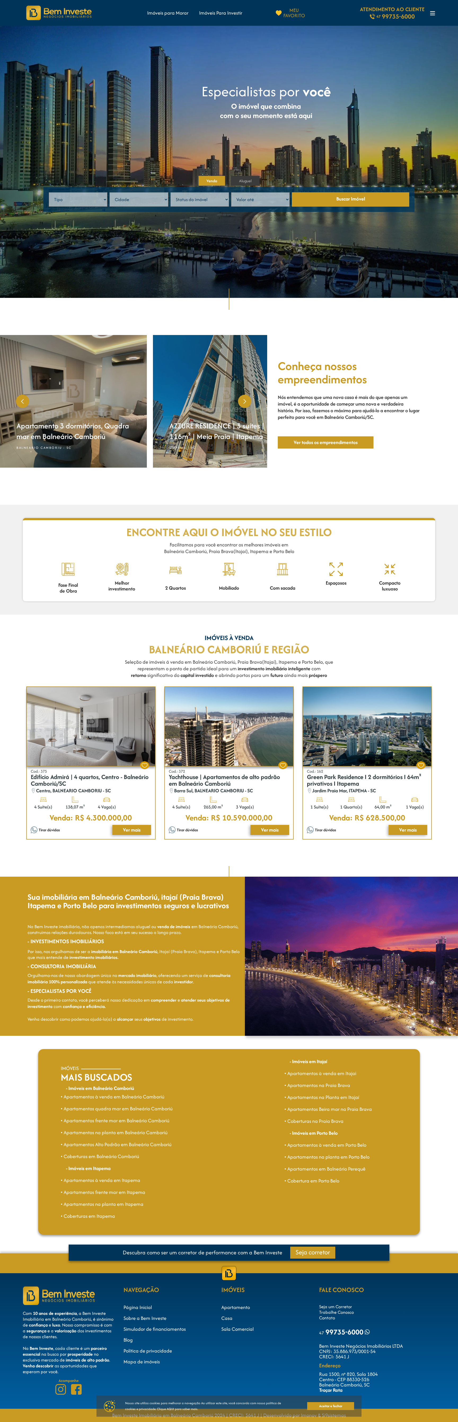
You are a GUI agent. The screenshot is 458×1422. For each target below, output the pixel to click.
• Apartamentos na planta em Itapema (102, 1204)
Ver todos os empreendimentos (326, 442)
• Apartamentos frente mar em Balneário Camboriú (115, 1120)
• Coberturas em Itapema (88, 1216)
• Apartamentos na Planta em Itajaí (321, 1097)
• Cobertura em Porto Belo (311, 1180)
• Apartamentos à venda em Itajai (320, 1073)
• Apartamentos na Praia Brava (317, 1085)
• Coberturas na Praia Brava (314, 1121)
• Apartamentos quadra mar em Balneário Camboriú (117, 1108)
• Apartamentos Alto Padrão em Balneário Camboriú (116, 1144)
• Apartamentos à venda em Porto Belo (325, 1145)
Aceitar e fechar (330, 1405)
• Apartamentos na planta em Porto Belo (326, 1156)
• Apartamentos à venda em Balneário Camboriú (112, 1096)
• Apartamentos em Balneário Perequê (324, 1168)
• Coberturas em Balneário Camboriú (100, 1156)
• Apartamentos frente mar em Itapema (103, 1192)
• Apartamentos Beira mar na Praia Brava (328, 1109)
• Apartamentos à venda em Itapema (100, 1180)
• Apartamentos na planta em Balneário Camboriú (114, 1132)
